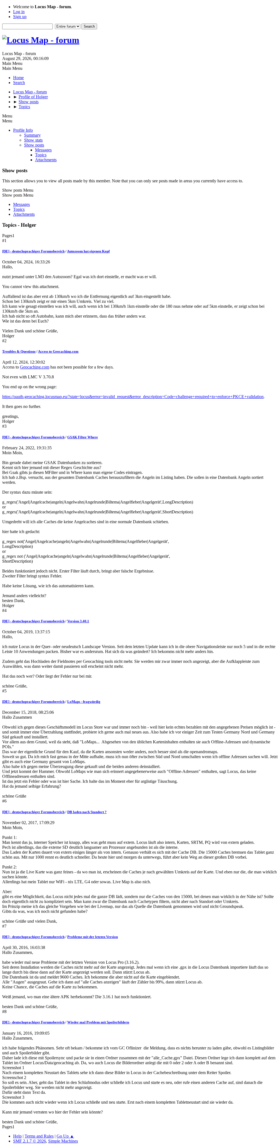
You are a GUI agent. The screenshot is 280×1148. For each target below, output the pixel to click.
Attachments (46, 159)
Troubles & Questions (19, 351)
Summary (32, 135)
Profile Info (23, 130)
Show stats (33, 140)
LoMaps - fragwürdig (83, 702)
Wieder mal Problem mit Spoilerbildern (98, 1022)
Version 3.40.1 (78, 621)
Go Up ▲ (65, 1136)
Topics (40, 155)
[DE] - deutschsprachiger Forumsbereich (33, 251)
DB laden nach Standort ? (87, 812)
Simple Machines (63, 1141)
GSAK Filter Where (82, 437)
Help (17, 1136)
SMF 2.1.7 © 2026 (29, 1141)
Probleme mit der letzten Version (92, 937)
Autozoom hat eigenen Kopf (88, 251)
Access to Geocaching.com (58, 351)
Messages (43, 150)
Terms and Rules (39, 1136)
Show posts (34, 145)
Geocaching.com (34, 367)
